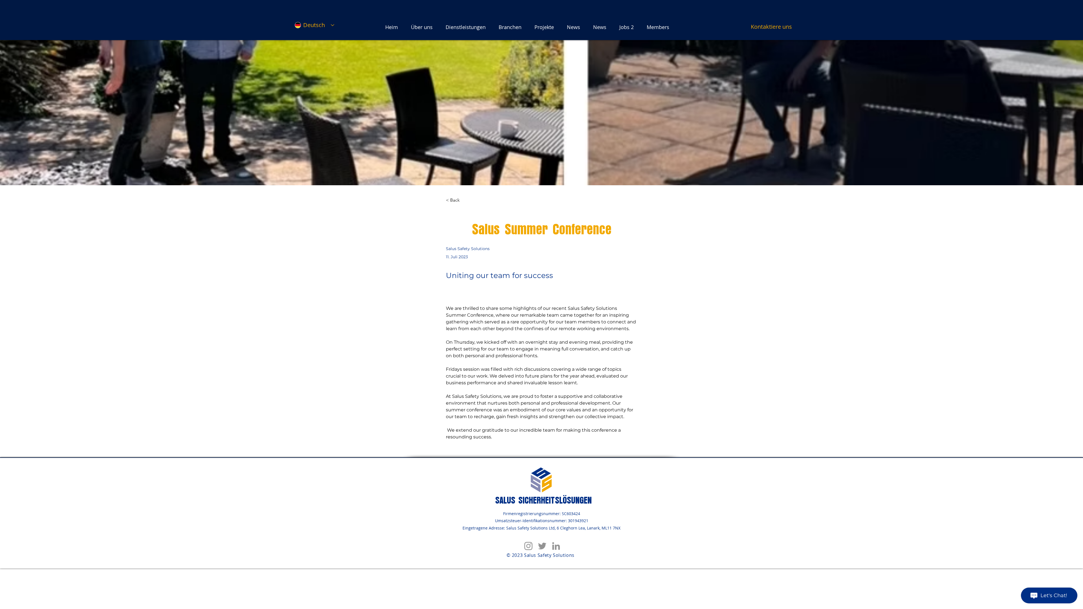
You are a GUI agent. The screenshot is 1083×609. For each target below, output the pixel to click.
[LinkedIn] (556, 545)
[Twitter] (542, 545)
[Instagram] (528, 545)
